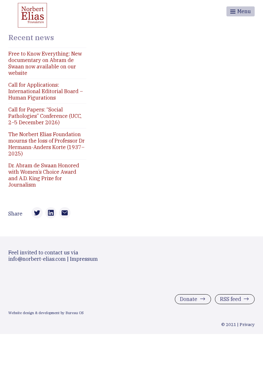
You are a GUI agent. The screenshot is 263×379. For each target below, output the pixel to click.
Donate (188, 299)
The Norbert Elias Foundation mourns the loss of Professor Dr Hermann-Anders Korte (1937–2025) (46, 144)
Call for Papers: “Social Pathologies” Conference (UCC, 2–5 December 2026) (44, 116)
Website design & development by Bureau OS (46, 313)
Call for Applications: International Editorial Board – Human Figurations (45, 91)
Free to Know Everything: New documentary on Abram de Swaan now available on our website (45, 63)
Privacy (247, 324)
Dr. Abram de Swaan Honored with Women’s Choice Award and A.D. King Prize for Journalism (43, 175)
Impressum (84, 259)
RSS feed (230, 299)
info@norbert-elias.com (37, 259)
